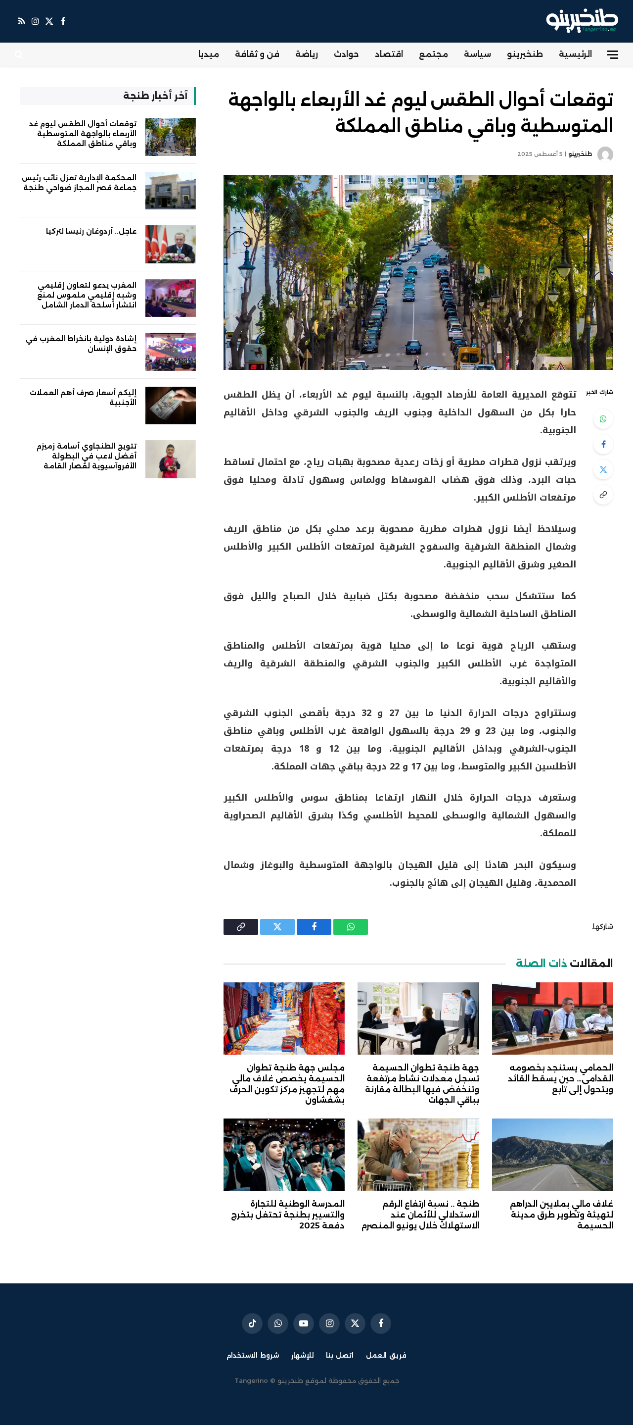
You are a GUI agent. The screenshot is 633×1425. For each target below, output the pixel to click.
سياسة (477, 54)
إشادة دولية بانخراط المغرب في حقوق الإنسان (81, 343)
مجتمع (433, 54)
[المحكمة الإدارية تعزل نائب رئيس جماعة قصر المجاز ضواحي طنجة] (170, 191)
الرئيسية (575, 54)
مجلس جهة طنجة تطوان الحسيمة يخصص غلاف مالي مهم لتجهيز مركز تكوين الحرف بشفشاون (287, 1084)
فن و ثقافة (257, 54)
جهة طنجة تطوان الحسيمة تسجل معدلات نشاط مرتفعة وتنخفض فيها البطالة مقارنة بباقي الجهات (422, 1084)
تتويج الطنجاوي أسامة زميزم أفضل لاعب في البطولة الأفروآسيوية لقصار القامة (86, 456)
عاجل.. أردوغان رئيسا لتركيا (91, 231)
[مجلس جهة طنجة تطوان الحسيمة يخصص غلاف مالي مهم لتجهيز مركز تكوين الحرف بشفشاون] (284, 1018)
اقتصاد (389, 54)
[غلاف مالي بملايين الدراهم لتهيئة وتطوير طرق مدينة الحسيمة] (552, 1155)
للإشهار (302, 1355)
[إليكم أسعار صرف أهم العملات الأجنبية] (170, 406)
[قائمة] (612, 55)
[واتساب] (603, 419)
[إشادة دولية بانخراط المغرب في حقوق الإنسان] (170, 352)
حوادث (346, 54)
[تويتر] (603, 469)
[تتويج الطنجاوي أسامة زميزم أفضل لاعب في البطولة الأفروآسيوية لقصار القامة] (170, 459)
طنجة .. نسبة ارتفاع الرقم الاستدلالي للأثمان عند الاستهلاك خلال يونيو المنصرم (420, 1214)
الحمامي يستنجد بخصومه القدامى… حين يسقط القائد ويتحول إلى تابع (560, 1078)
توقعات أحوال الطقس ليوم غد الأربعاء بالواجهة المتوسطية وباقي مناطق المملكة (82, 133)
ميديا (208, 54)
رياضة (306, 54)
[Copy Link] (603, 495)
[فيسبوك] (603, 444)
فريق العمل (386, 1355)
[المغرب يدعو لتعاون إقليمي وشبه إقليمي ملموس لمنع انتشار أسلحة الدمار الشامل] (170, 298)
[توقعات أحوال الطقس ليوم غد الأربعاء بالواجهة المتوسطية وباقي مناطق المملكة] (418, 272)
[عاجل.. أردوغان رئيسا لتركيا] (170, 244)
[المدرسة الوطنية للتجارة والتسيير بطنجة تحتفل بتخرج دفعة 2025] (284, 1155)
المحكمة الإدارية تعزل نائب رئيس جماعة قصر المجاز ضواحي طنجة (79, 182)
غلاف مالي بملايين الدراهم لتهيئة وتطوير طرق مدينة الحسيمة (561, 1214)
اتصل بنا (340, 1355)
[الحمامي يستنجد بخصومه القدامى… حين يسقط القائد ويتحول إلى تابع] (552, 1018)
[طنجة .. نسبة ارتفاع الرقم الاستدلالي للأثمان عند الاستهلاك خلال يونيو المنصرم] (418, 1155)
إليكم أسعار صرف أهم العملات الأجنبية (83, 397)
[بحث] (20, 55)
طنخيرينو (525, 54)
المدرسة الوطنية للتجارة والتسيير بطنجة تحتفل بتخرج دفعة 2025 (288, 1214)
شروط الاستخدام (252, 1355)
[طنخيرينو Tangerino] (580, 21)
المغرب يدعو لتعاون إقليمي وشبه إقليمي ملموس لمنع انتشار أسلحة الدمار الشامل (86, 295)
